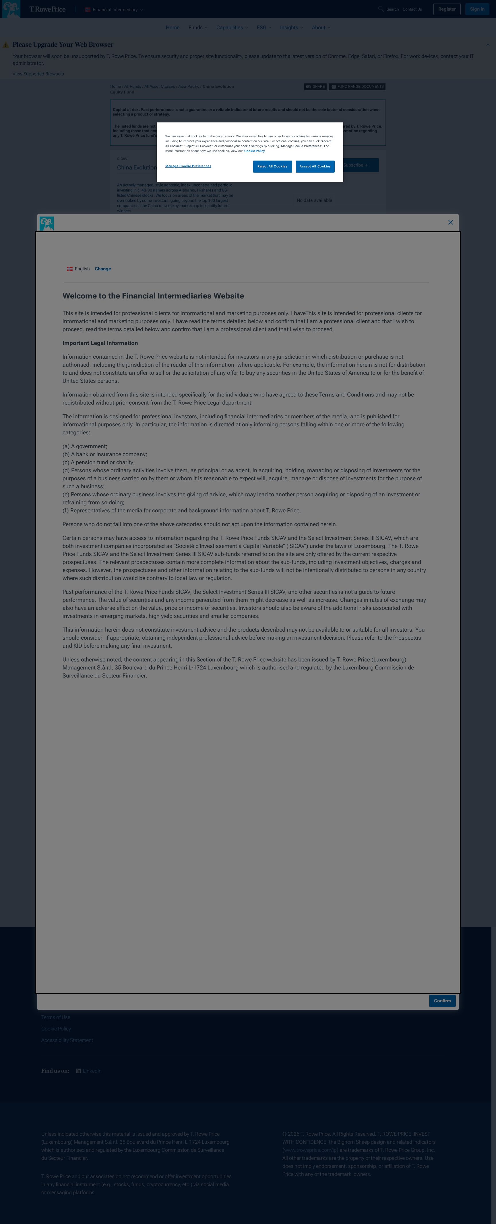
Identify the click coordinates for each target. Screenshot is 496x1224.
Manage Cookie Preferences (188, 166)
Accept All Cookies (315, 166)
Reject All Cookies (272, 166)
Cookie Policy (254, 151)
